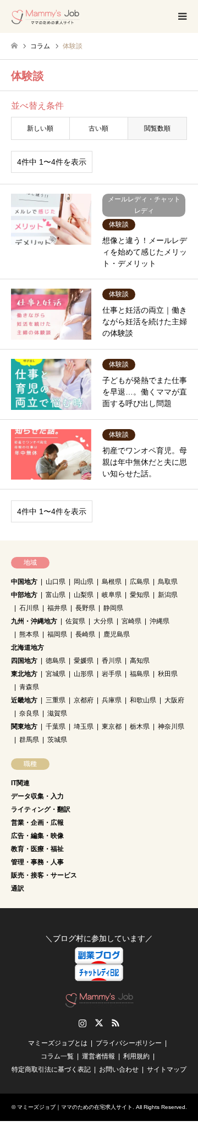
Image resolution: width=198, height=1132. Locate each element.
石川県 (29, 608)
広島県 (140, 581)
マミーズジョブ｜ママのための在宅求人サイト (75, 1107)
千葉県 (55, 726)
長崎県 (85, 634)
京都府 (84, 700)
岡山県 (84, 581)
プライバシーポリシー (129, 1043)
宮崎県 (131, 621)
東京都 (112, 726)
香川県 (112, 660)
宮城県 (55, 674)
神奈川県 (171, 726)
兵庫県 (112, 700)
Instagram (82, 1023)
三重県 (55, 700)
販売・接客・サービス (44, 875)
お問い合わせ (119, 1069)
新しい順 (40, 128)
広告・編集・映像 (37, 836)
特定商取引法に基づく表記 (51, 1069)
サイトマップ (166, 1069)
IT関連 (20, 783)
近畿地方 (24, 700)
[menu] (181, 16)
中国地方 (24, 581)
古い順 (98, 128)
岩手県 (112, 674)
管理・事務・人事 (37, 862)
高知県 (140, 660)
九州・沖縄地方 (34, 621)
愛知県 (140, 595)
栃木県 (140, 726)
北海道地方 (27, 647)
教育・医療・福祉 (37, 849)
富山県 (55, 595)
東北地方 (24, 674)
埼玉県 (84, 726)
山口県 (55, 581)
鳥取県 (168, 581)
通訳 (17, 888)
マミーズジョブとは (57, 1043)
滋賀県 (57, 713)
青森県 (29, 687)
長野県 (85, 608)
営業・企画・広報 (37, 822)
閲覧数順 (157, 128)
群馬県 (29, 740)
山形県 (84, 674)
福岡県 (57, 634)
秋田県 (168, 674)
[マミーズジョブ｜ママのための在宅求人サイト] (45, 16)
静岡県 (113, 608)
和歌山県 (143, 700)
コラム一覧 (57, 1056)
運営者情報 (98, 1056)
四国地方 (24, 660)
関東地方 (24, 726)
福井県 (57, 608)
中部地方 (24, 595)
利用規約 (136, 1056)
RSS (115, 1023)
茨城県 (57, 740)
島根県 (112, 581)
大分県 (103, 621)
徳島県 (55, 660)
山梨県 (84, 595)
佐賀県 (75, 621)
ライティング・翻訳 (40, 809)
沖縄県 (159, 621)
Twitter (99, 1023)
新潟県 (168, 595)
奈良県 (29, 713)
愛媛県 (84, 660)
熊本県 (29, 634)
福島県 (140, 674)
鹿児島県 (116, 634)
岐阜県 (112, 595)
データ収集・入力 (37, 796)
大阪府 (174, 700)
